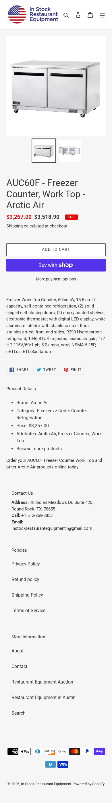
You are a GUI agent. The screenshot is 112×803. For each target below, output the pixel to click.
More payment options (56, 279)
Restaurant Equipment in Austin (43, 697)
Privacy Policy (25, 564)
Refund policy (25, 579)
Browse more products (39, 448)
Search (18, 713)
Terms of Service (28, 610)
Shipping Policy (27, 595)
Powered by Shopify (88, 784)
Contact (19, 666)
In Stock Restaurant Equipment (46, 784)
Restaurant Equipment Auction (42, 682)
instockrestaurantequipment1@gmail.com (51, 528)
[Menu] (102, 14)
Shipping (14, 226)
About (17, 651)
